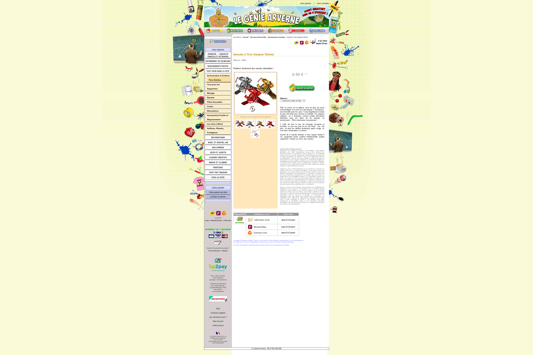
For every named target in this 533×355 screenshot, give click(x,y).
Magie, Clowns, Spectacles (218, 162)
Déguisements (218, 66)
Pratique (218, 167)
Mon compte (255, 30)
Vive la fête (218, 178)
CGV (296, 30)
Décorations (213, 111)
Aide (317, 30)
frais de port (218, 321)
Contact (276, 30)
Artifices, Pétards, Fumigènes (215, 130)
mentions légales (218, 313)
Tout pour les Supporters (213, 86)
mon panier (305, 3)
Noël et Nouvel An (218, 142)
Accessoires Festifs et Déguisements (217, 117)
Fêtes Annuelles (214, 102)
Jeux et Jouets (218, 152)
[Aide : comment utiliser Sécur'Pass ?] (218, 301)
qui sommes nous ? (218, 317)
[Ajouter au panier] (303, 87)
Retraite (210, 97)
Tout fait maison (218, 172)
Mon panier (235, 30)
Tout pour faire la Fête (218, 71)
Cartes (210, 106)
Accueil (214, 30)
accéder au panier (218, 197)
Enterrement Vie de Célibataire (218, 61)
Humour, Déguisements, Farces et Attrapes (218, 55)
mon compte (323, 3)
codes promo (218, 325)
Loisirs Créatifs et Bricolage (218, 157)
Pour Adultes (215, 80)
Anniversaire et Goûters (218, 76)
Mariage (211, 93)
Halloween (218, 147)
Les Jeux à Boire (215, 124)
